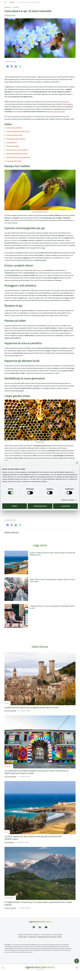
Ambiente (12, 2)
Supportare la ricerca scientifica (17, 150)
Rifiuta (14, 506)
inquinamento (64, 101)
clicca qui (50, 477)
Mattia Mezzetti (9, 842)
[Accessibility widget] (76, 961)
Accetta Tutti (65, 506)
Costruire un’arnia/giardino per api (18, 131)
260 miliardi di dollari (57, 111)
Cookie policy (32, 936)
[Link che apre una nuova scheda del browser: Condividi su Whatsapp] (20, 66)
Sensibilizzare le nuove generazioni (18, 157)
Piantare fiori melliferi (14, 127)
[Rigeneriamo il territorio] (40, 967)
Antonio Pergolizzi (10, 710)
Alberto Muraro (11, 15)
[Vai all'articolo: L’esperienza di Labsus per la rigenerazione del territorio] (40, 678)
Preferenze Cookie (67, 500)
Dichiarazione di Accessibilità (47, 936)
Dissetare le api (11, 142)
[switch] (30, 492)
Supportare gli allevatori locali (16, 153)
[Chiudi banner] (77, 462)
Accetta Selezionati (40, 506)
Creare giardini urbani (13, 161)
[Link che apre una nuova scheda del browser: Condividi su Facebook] (7, 66)
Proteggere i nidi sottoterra (15, 139)
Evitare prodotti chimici (14, 135)
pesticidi (41, 270)
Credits (59, 936)
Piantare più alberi (12, 146)
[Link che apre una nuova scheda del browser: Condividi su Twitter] (12, 66)
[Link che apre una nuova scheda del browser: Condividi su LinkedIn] (16, 66)
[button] (3, 967)
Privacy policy (22, 936)
